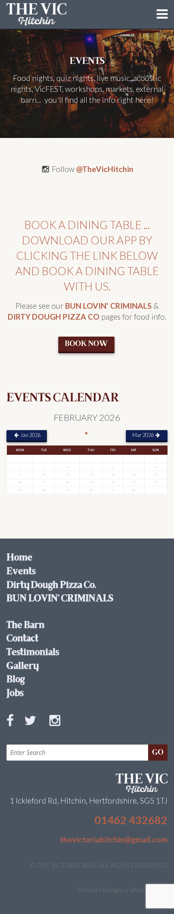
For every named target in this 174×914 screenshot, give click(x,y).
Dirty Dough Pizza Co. (51, 585)
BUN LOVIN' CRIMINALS (108, 305)
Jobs (14, 693)
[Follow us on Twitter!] (33, 728)
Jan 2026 (29, 435)
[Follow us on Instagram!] (58, 728)
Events (21, 571)
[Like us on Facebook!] (13, 728)
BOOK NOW (86, 344)
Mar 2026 (143, 435)
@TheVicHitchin (105, 169)
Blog (15, 679)
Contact (22, 638)
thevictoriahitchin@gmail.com (114, 839)
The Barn (25, 625)
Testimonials (32, 652)
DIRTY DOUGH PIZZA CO (54, 316)
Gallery (22, 666)
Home (19, 557)
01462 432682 (131, 820)
